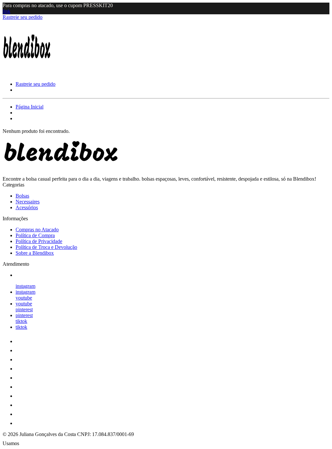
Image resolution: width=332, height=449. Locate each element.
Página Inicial (29, 106)
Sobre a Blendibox (35, 253)
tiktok (21, 321)
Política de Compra (35, 235)
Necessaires (28, 201)
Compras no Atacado (37, 229)
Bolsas (22, 196)
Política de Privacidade (39, 241)
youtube (24, 298)
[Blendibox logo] (27, 73)
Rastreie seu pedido (22, 17)
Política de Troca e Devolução (46, 247)
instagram (25, 286)
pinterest (24, 309)
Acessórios (27, 207)
